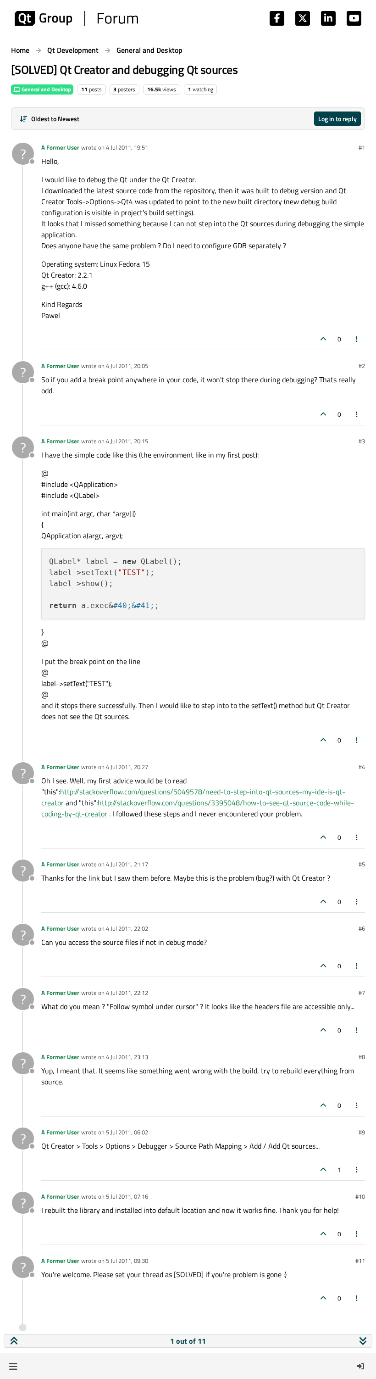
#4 (362, 766)
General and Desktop (45, 89)
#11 (360, 1260)
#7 (362, 992)
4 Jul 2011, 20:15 (127, 441)
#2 (362, 365)
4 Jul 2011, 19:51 (127, 147)
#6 (362, 928)
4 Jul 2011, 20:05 (127, 365)
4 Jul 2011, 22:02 (127, 928)
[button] (13, 1366)
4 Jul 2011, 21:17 (127, 864)
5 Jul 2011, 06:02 (127, 1132)
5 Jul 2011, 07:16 (127, 1196)
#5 (362, 864)
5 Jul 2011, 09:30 (127, 1260)
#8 (362, 1056)
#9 (362, 1132)
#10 (360, 1196)
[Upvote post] (323, 339)
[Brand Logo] (76, 18)
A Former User (60, 147)
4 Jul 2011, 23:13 (127, 1056)
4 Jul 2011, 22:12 (127, 992)
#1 (362, 147)
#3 (362, 441)
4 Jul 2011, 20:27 (127, 766)
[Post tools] (357, 339)
